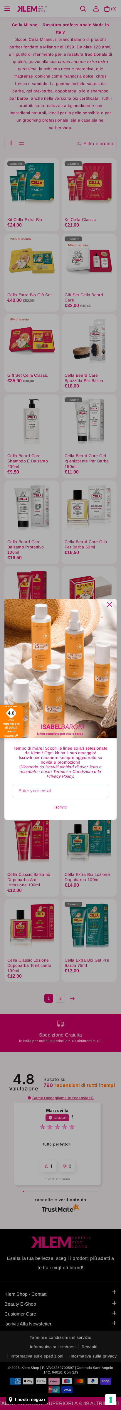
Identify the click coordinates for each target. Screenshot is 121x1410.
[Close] (109, 604)
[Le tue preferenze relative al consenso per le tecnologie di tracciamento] (110, 1399)
